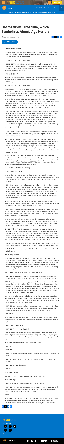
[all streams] (61, 8)
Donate (57, 2)
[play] (4, 8)
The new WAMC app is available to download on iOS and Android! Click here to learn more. (32, 12)
